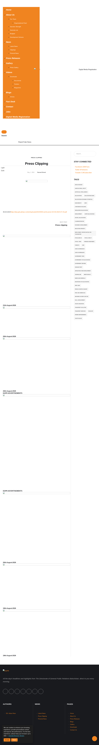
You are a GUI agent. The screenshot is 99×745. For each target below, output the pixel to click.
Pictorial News (42, 719)
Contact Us (73, 730)
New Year (77, 285)
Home (72, 713)
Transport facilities (80, 307)
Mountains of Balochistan (82, 281)
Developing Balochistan (81, 210)
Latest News (42, 713)
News (37, 704)
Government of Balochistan (82, 259)
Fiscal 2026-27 (88, 237)
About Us (73, 716)
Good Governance (79, 248)
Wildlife (90, 311)
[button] (21, 3)
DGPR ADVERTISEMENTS (12, 393)
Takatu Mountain (79, 303)
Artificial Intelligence (81, 191)
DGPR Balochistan (89, 213)
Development (78, 213)
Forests (77, 245)
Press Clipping (36, 157)
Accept (7, 740)
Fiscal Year (78, 241)
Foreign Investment (89, 241)
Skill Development (80, 300)
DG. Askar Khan (11, 713)
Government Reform (80, 263)
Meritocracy (87, 274)
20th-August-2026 (9, 336)
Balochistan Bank (89, 195)
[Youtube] (40, 691)
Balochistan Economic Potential (84, 199)
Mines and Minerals (80, 278)
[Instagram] (23, 691)
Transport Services (80, 311)
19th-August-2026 (9, 608)
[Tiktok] (29, 691)
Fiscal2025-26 (78, 237)
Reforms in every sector (81, 296)
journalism (78, 274)
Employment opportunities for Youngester (83, 233)
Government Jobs (79, 256)
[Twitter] (11, 691)
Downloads (73, 727)
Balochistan (78, 195)
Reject (14, 740)
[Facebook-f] (5, 691)
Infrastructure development (83, 270)
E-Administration (79, 221)
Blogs (71, 721)
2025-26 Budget (78, 184)
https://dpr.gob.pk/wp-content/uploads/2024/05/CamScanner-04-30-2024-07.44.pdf (39, 212)
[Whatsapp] (17, 691)
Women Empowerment (80, 314)
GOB (83, 245)
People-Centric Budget (81, 289)
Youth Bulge (78, 318)
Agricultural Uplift (80, 188)
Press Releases (75, 719)
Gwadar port (78, 267)
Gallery (72, 724)
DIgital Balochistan (80, 217)
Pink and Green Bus (80, 292)
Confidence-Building (80, 206)
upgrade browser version (16, 735)
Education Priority (80, 228)
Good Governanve (79, 252)
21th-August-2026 (9, 305)
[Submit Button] (4, 132)
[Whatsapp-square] (34, 691)
